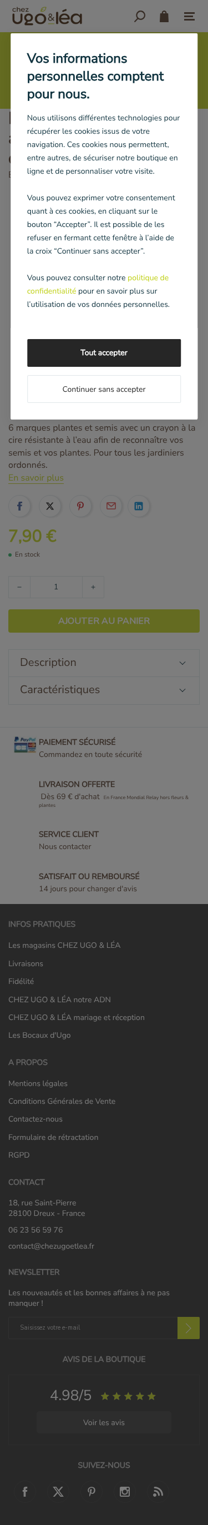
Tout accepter (103, 352)
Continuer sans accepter (103, 389)
